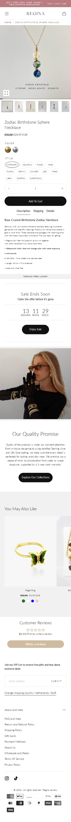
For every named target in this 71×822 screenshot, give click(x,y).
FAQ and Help (13, 718)
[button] (7, 13)
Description (23, 211)
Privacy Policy (12, 764)
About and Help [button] (14, 709)
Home (8, 22)
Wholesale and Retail (17, 753)
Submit (56, 681)
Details (50, 211)
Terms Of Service (14, 758)
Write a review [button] (36, 644)
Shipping (38, 211)
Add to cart (35, 201)
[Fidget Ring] (30, 551)
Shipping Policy (13, 730)
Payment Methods (15, 741)
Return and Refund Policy (19, 724)
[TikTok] (16, 778)
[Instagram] (7, 778)
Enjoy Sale (35, 329)
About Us (10, 747)
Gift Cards (10, 735)
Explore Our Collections (35, 477)
